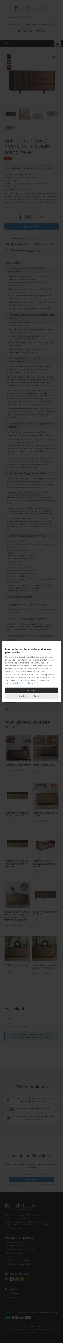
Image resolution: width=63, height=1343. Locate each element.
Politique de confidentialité (25, 683)
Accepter (31, 690)
